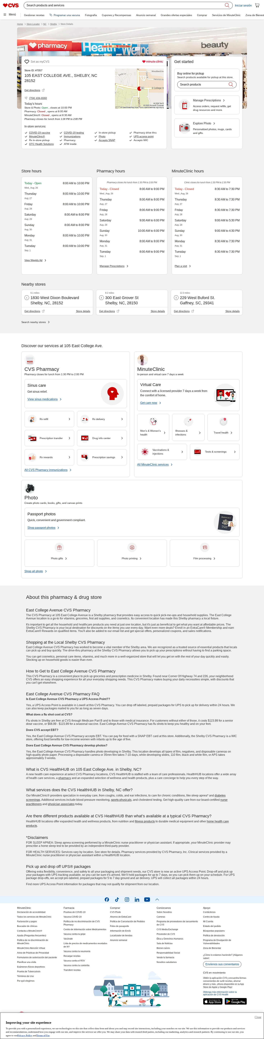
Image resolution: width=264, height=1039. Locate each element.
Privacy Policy (24, 1035)
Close (258, 1017)
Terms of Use (43, 1035)
